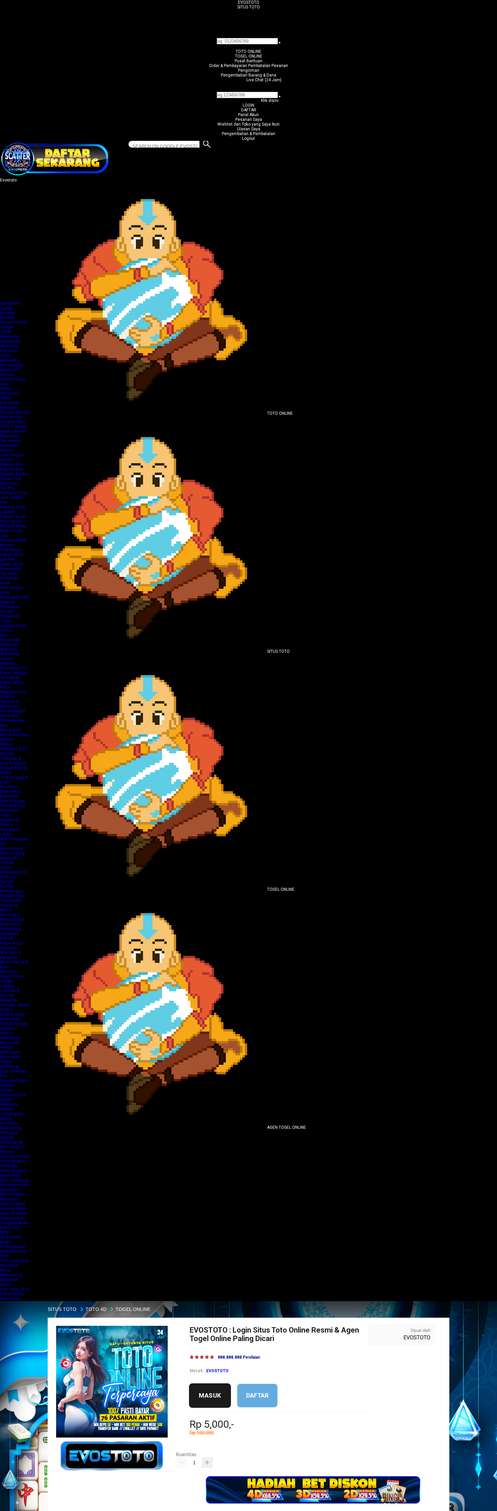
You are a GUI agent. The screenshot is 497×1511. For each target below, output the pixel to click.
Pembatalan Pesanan (268, 65)
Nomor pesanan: (248, 89)
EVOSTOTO (248, 2)
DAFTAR (248, 110)
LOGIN (248, 105)
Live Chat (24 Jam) (264, 80)
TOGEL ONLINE (248, 56)
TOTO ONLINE (248, 51)
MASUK (210, 1395)
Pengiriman (248, 70)
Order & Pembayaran (228, 65)
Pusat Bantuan (248, 61)
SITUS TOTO (248, 7)
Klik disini (270, 100)
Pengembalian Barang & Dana (248, 75)
